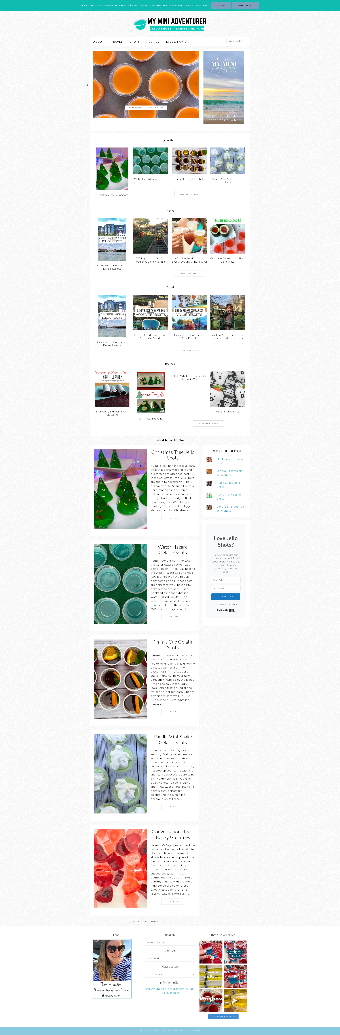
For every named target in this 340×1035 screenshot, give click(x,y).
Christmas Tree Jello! (150, 418)
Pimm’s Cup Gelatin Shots (189, 178)
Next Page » (156, 922)
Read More (172, 518)
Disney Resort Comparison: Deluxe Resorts (112, 267)
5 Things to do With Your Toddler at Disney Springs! (151, 260)
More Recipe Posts (208, 423)
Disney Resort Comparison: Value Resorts (189, 336)
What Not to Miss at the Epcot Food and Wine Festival (189, 260)
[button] (223, 87)
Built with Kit (226, 610)
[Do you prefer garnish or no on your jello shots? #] (235, 952)
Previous (88, 85)
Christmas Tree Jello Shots (112, 194)
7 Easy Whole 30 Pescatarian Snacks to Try (189, 377)
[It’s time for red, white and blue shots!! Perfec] (235, 976)
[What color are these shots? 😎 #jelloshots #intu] (235, 1000)
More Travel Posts (189, 350)
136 (146, 922)
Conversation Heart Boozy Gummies (173, 834)
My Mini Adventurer (170, 24)
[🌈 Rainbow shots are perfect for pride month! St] (210, 1000)
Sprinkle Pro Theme (190, 1031)
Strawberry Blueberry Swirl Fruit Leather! (112, 413)
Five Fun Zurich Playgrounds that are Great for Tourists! (228, 336)
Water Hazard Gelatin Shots (150, 178)
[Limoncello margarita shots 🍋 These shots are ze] (210, 976)
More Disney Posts (189, 273)
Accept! (221, 5)
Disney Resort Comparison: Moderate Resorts (150, 336)
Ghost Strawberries (227, 411)
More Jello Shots (189, 194)
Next (196, 85)
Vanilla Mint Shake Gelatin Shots (227, 180)
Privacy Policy (245, 5)
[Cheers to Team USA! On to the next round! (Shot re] (210, 952)
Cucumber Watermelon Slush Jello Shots (146, 108)
